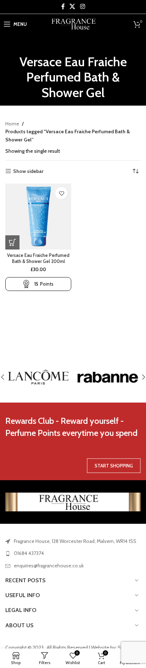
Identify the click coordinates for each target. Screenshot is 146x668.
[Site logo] (73, 23)
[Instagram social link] (82, 6)
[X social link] (72, 6)
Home (12, 123)
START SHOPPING (114, 465)
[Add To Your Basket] (12, 242)
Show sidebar (28, 171)
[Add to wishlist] (61, 193)
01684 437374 (29, 553)
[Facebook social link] (63, 6)
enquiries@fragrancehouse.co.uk (49, 565)
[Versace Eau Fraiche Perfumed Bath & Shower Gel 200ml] (38, 216)
